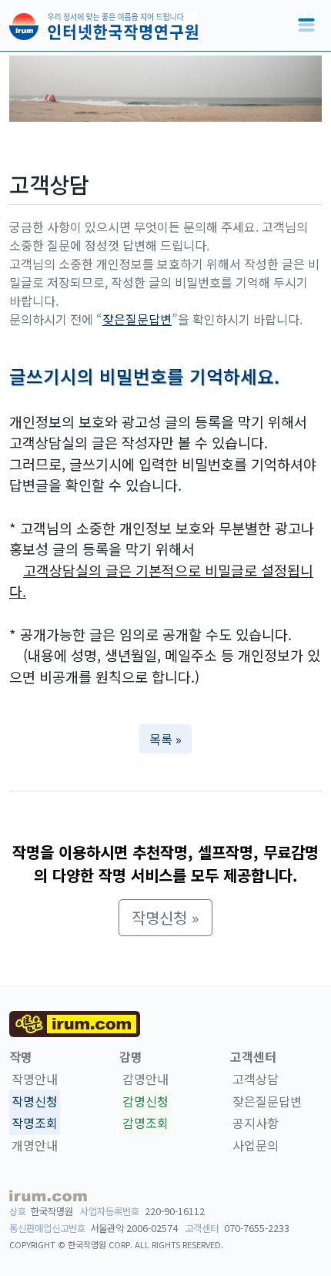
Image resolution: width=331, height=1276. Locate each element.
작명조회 (35, 1123)
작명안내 (35, 1078)
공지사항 (255, 1123)
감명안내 (145, 1078)
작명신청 (35, 1101)
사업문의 (255, 1145)
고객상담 (255, 1078)
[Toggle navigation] (306, 25)
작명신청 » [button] (165, 917)
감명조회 (145, 1123)
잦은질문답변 (137, 319)
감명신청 (145, 1101)
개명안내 (35, 1145)
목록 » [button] (165, 739)
